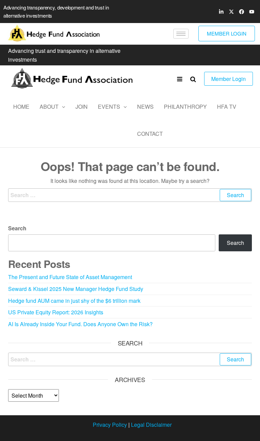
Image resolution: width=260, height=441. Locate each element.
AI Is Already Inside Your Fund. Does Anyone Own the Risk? (80, 324)
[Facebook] (241, 11)
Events (109, 106)
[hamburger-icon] (181, 34)
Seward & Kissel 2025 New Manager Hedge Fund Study (75, 289)
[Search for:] (130, 195)
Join (81, 106)
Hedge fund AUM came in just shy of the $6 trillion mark (74, 300)
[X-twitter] (231, 11)
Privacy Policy (110, 424)
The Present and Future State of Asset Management (70, 277)
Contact (150, 134)
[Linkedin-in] (221, 11)
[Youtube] (251, 11)
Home (21, 106)
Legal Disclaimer (151, 424)
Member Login (228, 79)
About (49, 106)
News (145, 106)
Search (17, 228)
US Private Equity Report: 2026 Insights (55, 312)
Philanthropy (185, 106)
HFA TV (226, 106)
